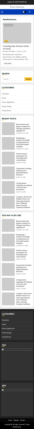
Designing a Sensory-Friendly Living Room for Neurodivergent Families (8, 143)
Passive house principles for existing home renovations (8, 158)
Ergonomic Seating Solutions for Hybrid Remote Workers (8, 172)
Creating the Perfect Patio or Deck (17, 33)
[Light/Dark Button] (24, 12)
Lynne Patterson (9, 51)
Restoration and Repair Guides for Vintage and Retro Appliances (8, 128)
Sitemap (16, 420)
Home (6, 41)
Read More (7, 63)
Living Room (6, 110)
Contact (22, 420)
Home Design (7, 106)
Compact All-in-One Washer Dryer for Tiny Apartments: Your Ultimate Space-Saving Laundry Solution (8, 202)
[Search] (29, 12)
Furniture (5, 94)
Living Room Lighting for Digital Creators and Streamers (8, 187)
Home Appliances (8, 102)
